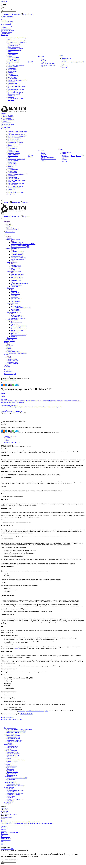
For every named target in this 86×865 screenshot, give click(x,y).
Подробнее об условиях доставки (11, 719)
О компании (4, 828)
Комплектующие (56, 406)
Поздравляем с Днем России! (9, 814)
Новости (3, 829)
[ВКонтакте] (2, 385)
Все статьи (4, 820)
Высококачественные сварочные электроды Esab (15, 825)
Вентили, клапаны (37, 406)
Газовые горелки (5, 406)
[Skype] (16, 385)
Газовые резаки (14, 406)
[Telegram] (18, 385)
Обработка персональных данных (10, 832)
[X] (9, 385)
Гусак (20, 411)
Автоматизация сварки (17, 315)
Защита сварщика (16, 265)
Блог (2, 843)
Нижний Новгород (12, 229)
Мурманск (10, 226)
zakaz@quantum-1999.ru (9, 380)
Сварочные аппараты (17, 242)
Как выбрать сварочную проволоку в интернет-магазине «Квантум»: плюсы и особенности (27, 823)
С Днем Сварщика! (6, 817)
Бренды (3, 844)
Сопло (2, 411)
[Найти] (1, 12)
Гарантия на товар (6, 840)
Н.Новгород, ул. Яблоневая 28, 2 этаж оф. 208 (33, 711)
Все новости (4, 808)
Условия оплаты (5, 837)
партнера (17, 648)
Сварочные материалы (17, 251)
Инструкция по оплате (8, 717)
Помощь (3, 835)
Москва (9, 227)
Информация (4, 834)
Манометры (28, 406)
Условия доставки (6, 838)
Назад (9, 222)
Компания (10, 345)
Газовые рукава (47, 406)
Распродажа (21, 402)
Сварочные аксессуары (17, 274)
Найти (2, 863)
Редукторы (22, 406)
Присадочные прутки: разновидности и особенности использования (20, 821)
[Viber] (11, 385)
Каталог (9, 238)
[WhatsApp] (13, 385)
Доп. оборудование (16, 322)
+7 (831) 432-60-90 (26, 714)
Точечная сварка (13, 402)
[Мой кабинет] (1, 200)
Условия (9, 357)
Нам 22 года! (4, 811)
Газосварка (14, 291)
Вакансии (3, 831)
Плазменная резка (16, 306)
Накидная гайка (14, 411)
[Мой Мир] (6, 385)
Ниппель (6, 411)
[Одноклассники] (4, 385)
